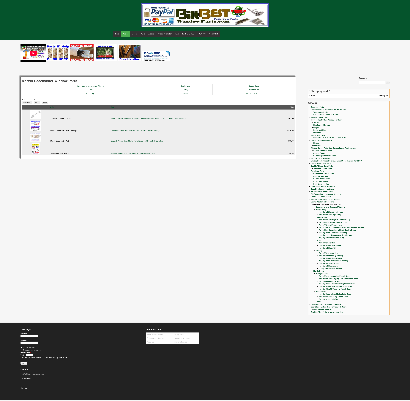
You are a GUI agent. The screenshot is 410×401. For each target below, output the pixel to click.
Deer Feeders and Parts (322, 309)
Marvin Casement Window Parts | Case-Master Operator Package (135, 130)
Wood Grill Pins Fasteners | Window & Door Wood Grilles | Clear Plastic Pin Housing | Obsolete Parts (149, 118)
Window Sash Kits (320, 112)
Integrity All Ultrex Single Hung (330, 212)
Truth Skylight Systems (320, 158)
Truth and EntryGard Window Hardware (327, 120)
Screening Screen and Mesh (324, 155)
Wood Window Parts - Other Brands (325, 199)
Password (24, 340)
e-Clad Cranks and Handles (322, 191)
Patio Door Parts (317, 171)
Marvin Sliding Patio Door (328, 299)
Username (24, 333)
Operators (317, 132)
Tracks (316, 122)
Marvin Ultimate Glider (327, 243)
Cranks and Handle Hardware (323, 186)
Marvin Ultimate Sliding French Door (333, 296)
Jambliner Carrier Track (322, 168)
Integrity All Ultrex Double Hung (331, 237)
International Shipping (182, 338)
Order (35, 100)
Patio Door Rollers (320, 181)
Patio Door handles (321, 184)
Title (112, 107)
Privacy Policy (179, 334)
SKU (52, 107)
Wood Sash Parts (318, 135)
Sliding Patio (321, 291)
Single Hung (185, 86)
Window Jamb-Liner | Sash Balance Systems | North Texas (133, 153)
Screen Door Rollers (321, 178)
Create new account (30, 347)
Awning (185, 89)
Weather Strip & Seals (319, 117)
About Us (150, 342)
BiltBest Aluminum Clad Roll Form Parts (329, 138)
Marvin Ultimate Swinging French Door (334, 276)
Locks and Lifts (319, 130)
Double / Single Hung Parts (322, 166)
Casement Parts (317, 107)
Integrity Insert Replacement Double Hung (335, 235)
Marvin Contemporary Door (329, 281)
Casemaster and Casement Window (90, 86)
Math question (25, 353)
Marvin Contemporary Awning (330, 255)
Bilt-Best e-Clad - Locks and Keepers (326, 194)
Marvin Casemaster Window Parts (327, 204)
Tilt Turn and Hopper (253, 93)
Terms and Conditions (155, 334)
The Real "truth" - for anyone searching (327, 312)
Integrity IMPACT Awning (328, 263)
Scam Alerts (214, 34)
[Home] (205, 15)
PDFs (143, 34)
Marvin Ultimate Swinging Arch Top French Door (338, 278)
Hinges (316, 127)
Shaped (185, 93)
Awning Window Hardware (321, 140)
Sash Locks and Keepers (321, 196)
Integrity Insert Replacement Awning (333, 260)
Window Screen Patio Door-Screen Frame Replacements (333, 148)
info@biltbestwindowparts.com (32, 374)
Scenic (318, 301)
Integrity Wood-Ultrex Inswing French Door (335, 286)
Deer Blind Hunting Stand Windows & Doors (329, 307)
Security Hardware (320, 176)
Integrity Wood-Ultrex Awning (330, 258)
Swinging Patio (322, 273)
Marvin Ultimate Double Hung (330, 225)
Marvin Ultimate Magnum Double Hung (334, 219)
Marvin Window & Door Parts (322, 202)
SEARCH (202, 34)
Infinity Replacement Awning (330, 268)
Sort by (24, 100)
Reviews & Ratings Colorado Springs (326, 304)
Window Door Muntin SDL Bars (326, 114)
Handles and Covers (321, 125)
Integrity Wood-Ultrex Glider (329, 245)
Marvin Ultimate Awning (328, 253)
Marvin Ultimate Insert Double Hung (332, 222)
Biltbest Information (164, 34)
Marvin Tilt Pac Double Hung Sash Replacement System (341, 227)
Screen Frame (319, 153)
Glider (90, 89)
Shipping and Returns (155, 338)
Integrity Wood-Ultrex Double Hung (332, 232)
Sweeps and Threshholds (323, 173)
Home (116, 34)
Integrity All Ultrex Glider (328, 248)
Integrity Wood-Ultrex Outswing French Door (336, 284)
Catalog (125, 34)
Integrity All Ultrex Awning (329, 266)
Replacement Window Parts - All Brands (329, 109)
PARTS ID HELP (188, 34)
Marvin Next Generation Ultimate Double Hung (337, 230)
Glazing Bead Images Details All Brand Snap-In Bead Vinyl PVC (336, 161)
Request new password (32, 350)
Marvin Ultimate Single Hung (329, 214)
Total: (381, 95)
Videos (134, 34)
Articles (151, 34)
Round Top (90, 93)
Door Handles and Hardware (322, 189)
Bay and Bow (254, 89)
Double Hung (254, 86)
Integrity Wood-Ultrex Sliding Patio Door (334, 294)
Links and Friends (180, 342)
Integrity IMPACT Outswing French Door (334, 289)
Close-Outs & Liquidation (321, 163)
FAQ (177, 34)
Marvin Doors (318, 271)
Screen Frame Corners (322, 150)
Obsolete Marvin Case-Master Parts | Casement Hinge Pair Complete (137, 141)
